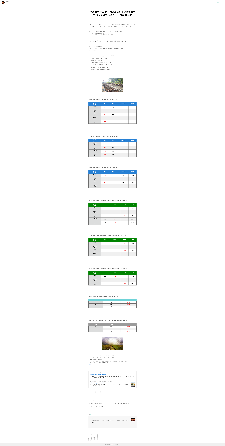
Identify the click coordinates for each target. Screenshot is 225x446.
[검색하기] (213, 2)
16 (88, 438)
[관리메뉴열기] (223, 2)
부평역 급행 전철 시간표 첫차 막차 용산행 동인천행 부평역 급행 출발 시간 (95, 406)
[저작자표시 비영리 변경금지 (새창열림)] (102, 392)
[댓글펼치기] (90, 414)
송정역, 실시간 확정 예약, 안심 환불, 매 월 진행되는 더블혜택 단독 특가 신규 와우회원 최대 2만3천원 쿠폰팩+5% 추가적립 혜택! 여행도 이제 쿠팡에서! (112, 377)
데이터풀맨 (8, 1)
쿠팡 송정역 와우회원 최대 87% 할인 (98, 374)
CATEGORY (218, 2)
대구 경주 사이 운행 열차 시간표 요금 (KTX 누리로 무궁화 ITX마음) (95, 403)
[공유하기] (93, 392)
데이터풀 (92, 418)
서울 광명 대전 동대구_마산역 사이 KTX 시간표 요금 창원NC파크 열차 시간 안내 (120, 403)
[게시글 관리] (94, 392)
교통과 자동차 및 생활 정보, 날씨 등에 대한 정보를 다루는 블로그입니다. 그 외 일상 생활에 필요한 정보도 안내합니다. (109, 420)
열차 (112, 9)
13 (94, 437)
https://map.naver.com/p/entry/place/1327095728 (99, 381)
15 (97, 437)
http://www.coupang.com (95, 372)
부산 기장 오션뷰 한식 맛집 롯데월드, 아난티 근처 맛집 (102, 383)
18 (91, 438)
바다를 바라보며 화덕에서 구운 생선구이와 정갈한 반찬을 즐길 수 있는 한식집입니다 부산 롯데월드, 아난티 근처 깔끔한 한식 (109, 385)
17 (90, 438)
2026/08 (93, 433)
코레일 (89, 364)
